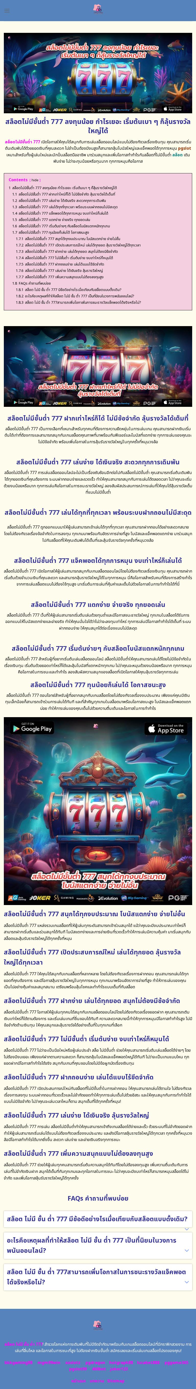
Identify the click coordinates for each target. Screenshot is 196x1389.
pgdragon (95, 1363)
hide (35, 180)
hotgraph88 (121, 1363)
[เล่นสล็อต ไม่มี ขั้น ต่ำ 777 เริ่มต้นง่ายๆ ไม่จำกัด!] (98, 10)
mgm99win (49, 1363)
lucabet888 (148, 1363)
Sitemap (116, 1381)
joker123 (119, 1369)
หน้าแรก (78, 1381)
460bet (99, 1369)
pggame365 (176, 1363)
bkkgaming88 (18, 1363)
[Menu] (7, 10)
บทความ (97, 1381)
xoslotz (72, 1363)
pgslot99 (78, 1369)
